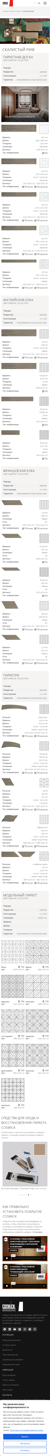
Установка (37, 1232)
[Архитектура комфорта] (25, 104)
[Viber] (35, 1329)
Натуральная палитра (11, 1340)
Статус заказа (8, 1380)
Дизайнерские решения (12, 1360)
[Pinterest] (30, 1329)
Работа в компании (10, 1385)
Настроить (25, 1444)
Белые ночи (7, 1350)
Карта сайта (7, 1390)
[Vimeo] (20, 1329)
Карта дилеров (8, 1375)
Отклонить (25, 1450)
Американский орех (11, 1364)
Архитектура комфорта (20, 116)
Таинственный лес (10, 1355)
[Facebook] (4, 1329)
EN (39, 3)
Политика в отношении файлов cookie (26, 1430)
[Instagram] (25, 1329)
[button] (45, 3)
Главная (5, 11)
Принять (25, 1437)
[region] (25, 1428)
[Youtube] (15, 1329)
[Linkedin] (9, 1329)
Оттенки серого (15, 11)
